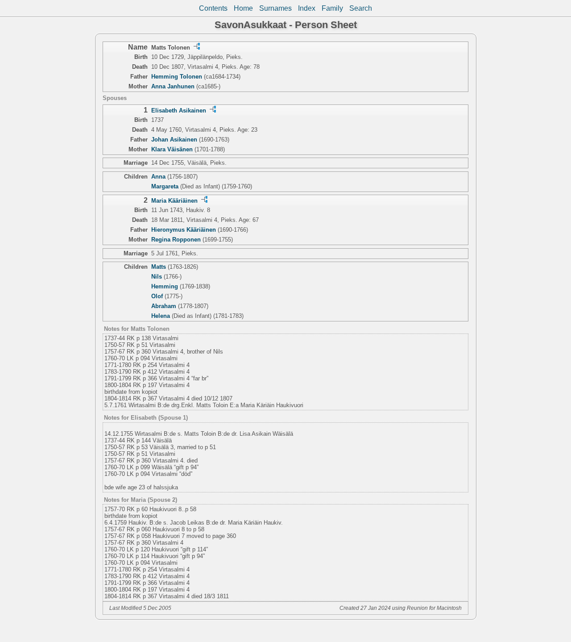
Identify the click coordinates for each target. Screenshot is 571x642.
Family (332, 8)
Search (360, 8)
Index (306, 8)
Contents (213, 8)
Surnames (275, 8)
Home (243, 8)
